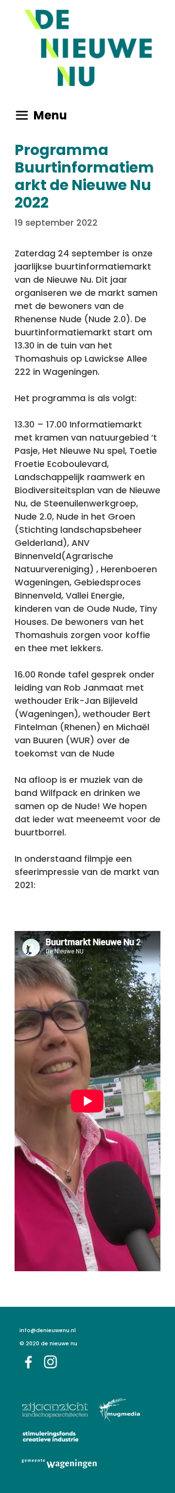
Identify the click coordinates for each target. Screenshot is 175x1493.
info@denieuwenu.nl (47, 1330)
